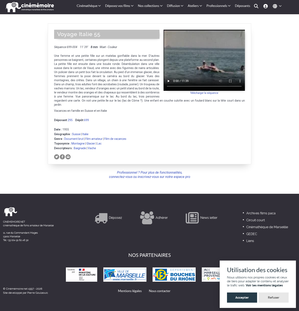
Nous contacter (159, 291)
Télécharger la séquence (204, 92)
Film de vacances (115, 138)
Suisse (76, 134)
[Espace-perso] (266, 5)
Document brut (74, 138)
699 (86, 120)
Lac (99, 143)
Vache (92, 148)
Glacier (90, 143)
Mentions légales (130, 291)
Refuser (273, 297)
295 (70, 120)
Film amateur (94, 138)
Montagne (78, 143)
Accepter (242, 297)
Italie (85, 134)
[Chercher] (257, 5)
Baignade (80, 148)
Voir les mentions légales (264, 285)
